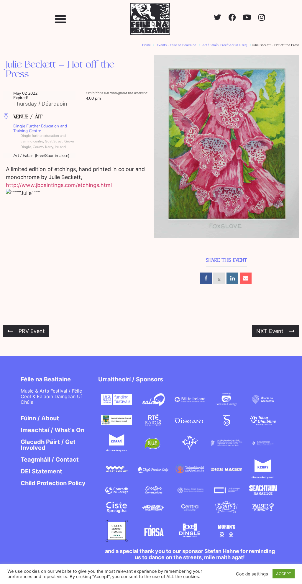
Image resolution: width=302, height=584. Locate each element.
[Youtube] (247, 17)
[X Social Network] (219, 278)
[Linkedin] (232, 278)
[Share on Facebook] (206, 278)
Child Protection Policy (53, 483)
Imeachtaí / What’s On (52, 430)
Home (146, 45)
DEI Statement (41, 471)
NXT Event (269, 331)
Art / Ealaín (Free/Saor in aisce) (224, 45)
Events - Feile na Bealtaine (176, 45)
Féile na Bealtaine (46, 379)
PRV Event (32, 331)
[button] (60, 18)
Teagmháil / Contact (50, 459)
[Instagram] (262, 17)
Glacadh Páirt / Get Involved (48, 444)
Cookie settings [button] (252, 574)
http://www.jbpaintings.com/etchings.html (59, 185)
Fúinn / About (40, 418)
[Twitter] (217, 17)
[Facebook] (232, 17)
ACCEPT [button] (283, 573)
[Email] (246, 278)
